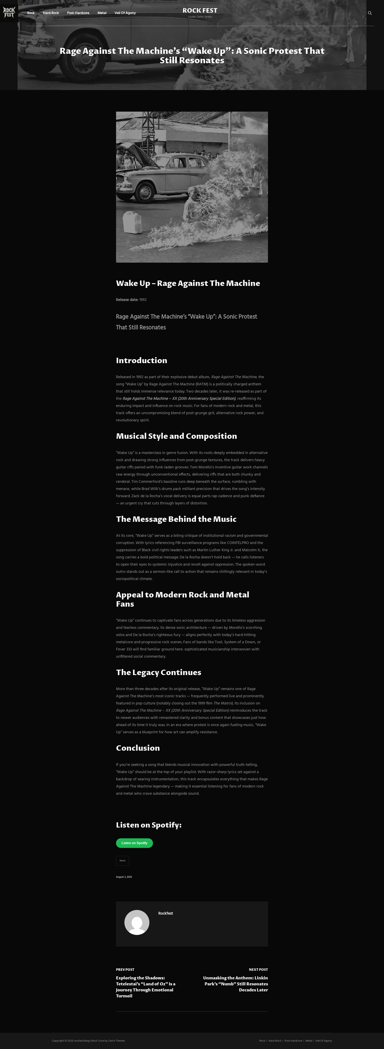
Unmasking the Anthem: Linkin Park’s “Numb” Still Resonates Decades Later (235, 984)
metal (122, 861)
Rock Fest (200, 11)
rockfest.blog (82, 1041)
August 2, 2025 (124, 877)
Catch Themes (116, 1041)
